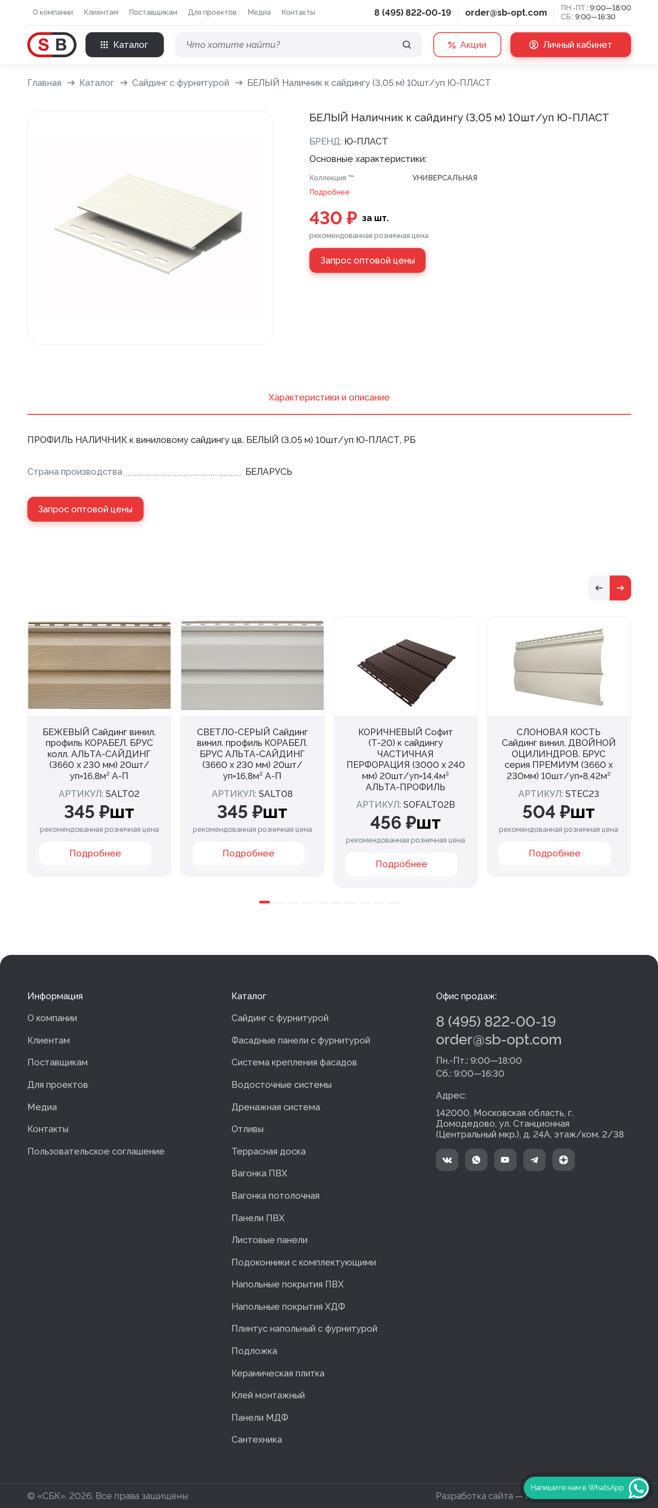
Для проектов (212, 12)
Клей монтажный (268, 1395)
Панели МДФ (259, 1417)
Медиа (259, 12)
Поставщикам (153, 12)
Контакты (298, 12)
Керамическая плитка (278, 1373)
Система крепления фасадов (294, 1062)
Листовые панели (269, 1240)
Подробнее (329, 192)
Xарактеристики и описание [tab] (329, 397)
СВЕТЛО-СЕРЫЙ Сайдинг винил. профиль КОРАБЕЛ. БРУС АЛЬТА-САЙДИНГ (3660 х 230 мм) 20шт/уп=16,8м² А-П (252, 754)
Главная (44, 82)
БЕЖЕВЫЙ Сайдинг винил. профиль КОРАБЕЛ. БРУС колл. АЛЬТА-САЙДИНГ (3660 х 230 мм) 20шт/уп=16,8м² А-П (99, 754)
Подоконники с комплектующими (303, 1262)
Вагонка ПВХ (259, 1173)
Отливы (247, 1129)
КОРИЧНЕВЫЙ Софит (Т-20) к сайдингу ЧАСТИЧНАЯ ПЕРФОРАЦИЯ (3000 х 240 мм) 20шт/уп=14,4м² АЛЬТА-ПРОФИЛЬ (405, 759)
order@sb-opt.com (506, 12)
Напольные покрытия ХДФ (288, 1306)
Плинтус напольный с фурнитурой (304, 1328)
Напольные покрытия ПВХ (287, 1284)
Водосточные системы (281, 1084)
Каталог (96, 82)
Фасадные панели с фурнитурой (300, 1040)
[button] (599, 588)
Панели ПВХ (258, 1218)
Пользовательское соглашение (96, 1151)
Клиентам (101, 12)
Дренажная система (275, 1107)
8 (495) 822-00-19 (412, 12)
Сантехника (256, 1439)
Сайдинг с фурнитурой (180, 82)
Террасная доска (268, 1151)
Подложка (254, 1351)
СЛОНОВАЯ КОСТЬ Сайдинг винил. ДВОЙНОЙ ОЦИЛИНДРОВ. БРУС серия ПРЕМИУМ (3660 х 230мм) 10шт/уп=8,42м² (559, 754)
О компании (53, 12)
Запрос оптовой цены (367, 260)
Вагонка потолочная (275, 1195)
